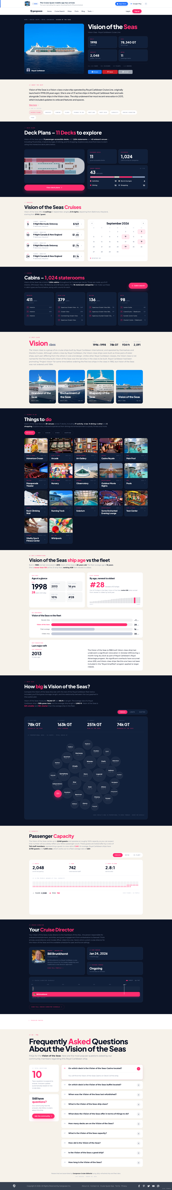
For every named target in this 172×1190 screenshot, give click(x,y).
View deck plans (53, 188)
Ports (77, 11)
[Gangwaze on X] (148, 1186)
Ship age (91, 112)
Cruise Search (60, 11)
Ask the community (42, 1116)
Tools (90, 11)
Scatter (142, 712)
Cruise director (129, 112)
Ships (70, 11)
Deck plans (36, 112)
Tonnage (122, 712)
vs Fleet (137, 855)
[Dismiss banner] (146, 3)
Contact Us (94, 1186)
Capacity (115, 112)
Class (67, 112)
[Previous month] (92, 223)
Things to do (79, 112)
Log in (128, 11)
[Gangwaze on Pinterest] (144, 1186)
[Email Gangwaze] (158, 1186)
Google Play (137, 4)
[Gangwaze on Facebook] (139, 1186)
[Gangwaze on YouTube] (153, 1186)
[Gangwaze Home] (36, 11)
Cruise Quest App (107, 1186)
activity (29, 432)
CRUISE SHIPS (35, 19)
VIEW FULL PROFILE (54, 968)
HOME (26, 19)
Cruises (48, 112)
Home (49, 11)
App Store (122, 4)
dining (47, 432)
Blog (83, 11)
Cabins (58, 112)
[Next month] (143, 223)
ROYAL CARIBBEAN (48, 19)
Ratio (127, 855)
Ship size (103, 112)
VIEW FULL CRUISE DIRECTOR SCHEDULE (45, 1007)
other (57, 432)
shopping (67, 432)
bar (39, 432)
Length (132, 712)
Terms (117, 1186)
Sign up (136, 11)
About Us (85, 1186)
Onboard (118, 855)
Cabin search (139, 286)
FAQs (32, 117)
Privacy (124, 1186)
